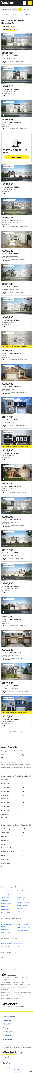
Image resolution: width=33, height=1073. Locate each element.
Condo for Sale (5, 932)
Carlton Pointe (5, 897)
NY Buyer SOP (7, 1039)
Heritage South (21, 891)
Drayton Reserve (6, 903)
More (14, 14)
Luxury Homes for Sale (23, 927)
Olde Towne (20, 894)
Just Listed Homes (22, 930)
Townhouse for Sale (22, 924)
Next (21, 731)
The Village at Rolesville (23, 902)
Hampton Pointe (5, 913)
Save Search (27, 9)
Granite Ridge (5, 909)
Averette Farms (5, 891)
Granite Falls (4, 906)
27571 (3, 958)
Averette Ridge (5, 894)
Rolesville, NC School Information (10, 947)
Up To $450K (6, 14)
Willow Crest (20, 912)
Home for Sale (5, 929)
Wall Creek (20, 908)
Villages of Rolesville (22, 905)
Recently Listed (10, 29)
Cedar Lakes (4, 900)
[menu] (30, 3)
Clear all (27, 14)
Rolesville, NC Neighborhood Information (12, 944)
